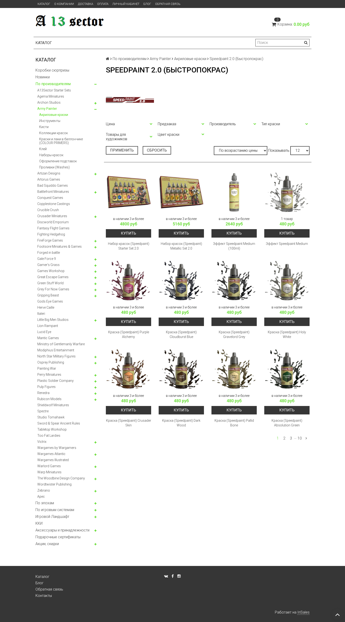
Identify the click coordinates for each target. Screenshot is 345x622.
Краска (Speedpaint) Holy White (287, 334)
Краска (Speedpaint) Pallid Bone (234, 423)
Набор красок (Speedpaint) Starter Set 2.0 (128, 246)
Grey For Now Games (53, 289)
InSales (303, 612)
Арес (41, 496)
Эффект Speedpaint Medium (287, 244)
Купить (128, 233)
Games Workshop (51, 271)
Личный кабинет (125, 4)
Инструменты (49, 121)
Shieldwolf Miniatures (53, 405)
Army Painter (47, 108)
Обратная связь (167, 4)
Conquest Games (50, 198)
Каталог (44, 4)
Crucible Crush (48, 210)
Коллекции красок (53, 133)
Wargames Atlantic (51, 454)
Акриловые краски (53, 115)
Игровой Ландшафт (52, 516)
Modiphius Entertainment (55, 350)
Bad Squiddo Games (52, 185)
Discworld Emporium (53, 222)
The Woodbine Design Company (61, 478)
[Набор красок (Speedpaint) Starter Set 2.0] (128, 192)
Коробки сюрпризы (52, 70)
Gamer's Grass (48, 265)
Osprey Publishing (50, 362)
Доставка (85, 4)
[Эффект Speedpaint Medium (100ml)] (234, 192)
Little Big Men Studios (53, 320)
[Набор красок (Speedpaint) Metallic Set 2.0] (181, 192)
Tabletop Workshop (52, 429)
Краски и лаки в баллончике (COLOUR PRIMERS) (61, 141)
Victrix (41, 442)
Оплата (102, 4)
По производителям (53, 84)
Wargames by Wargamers (56, 448)
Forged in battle (48, 252)
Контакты (43, 595)
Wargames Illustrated (53, 460)
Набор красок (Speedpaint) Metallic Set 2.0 (181, 246)
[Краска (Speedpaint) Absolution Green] (287, 369)
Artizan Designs (48, 173)
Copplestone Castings (53, 204)
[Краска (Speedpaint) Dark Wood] (181, 369)
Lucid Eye (44, 332)
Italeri (41, 313)
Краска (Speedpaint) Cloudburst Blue (181, 334)
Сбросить (157, 150)
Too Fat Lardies (48, 435)
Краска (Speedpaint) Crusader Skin (128, 423)
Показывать (278, 150)
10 (300, 438)
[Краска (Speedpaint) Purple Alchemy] (128, 280)
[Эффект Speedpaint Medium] (287, 192)
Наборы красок (51, 155)
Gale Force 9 (46, 259)
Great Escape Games (53, 277)
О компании (64, 4)
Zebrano (43, 490)
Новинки (42, 77)
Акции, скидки (47, 544)
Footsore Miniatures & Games (59, 246)
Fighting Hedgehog (51, 234)
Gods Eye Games (50, 301)
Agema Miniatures (50, 96)
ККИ (38, 523)
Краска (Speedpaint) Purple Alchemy (128, 334)
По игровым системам (54, 510)
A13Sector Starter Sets (54, 90)
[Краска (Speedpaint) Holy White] (287, 280)
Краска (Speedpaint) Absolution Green (287, 423)
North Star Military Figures (56, 356)
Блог (147, 4)
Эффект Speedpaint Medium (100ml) (234, 246)
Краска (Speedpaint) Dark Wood (181, 423)
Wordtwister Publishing (54, 484)
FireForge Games (50, 240)
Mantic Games (48, 338)
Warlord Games (49, 466)
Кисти (44, 127)
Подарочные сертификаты (57, 537)
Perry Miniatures (49, 374)
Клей (43, 149)
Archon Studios (49, 102)
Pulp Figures (46, 387)
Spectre (43, 411)
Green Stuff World (50, 283)
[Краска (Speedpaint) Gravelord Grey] (234, 280)
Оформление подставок (58, 161)
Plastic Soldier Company (55, 381)
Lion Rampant (47, 326)
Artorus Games (48, 179)
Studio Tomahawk (51, 417)
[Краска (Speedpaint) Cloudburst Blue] (181, 280)
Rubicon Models (49, 399)
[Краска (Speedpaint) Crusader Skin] (128, 369)
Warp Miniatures (49, 472)
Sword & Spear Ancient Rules (58, 423)
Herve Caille (45, 307)
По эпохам (44, 503)
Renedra (43, 393)
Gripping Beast (48, 295)
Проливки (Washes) (54, 167)
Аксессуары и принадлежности (62, 530)
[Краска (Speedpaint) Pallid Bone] (234, 369)
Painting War (46, 368)
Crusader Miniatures (52, 216)
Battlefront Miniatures (53, 191)
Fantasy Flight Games (53, 228)
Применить (122, 150)
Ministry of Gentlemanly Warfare (61, 344)
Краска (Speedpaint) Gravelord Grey (234, 334)
